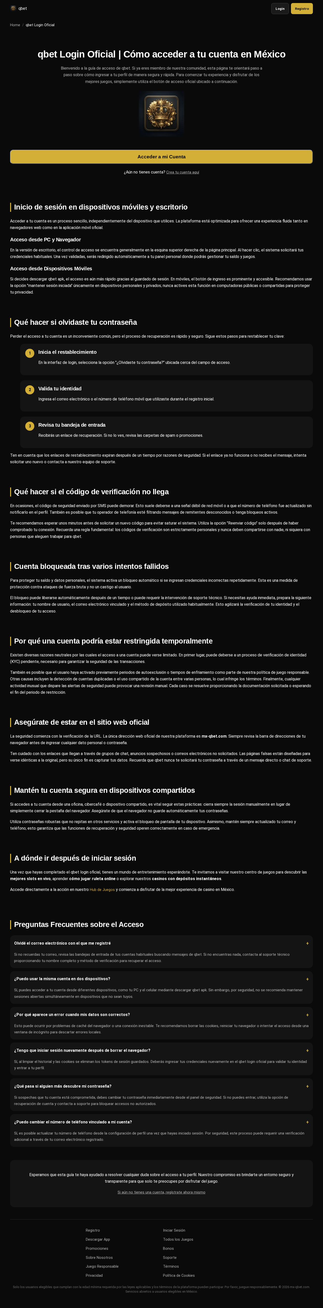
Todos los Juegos (178, 1239)
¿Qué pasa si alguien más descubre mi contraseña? (63, 1086)
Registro (302, 9)
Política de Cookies (179, 1275)
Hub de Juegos (102, 890)
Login (280, 9)
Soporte (170, 1258)
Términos (171, 1266)
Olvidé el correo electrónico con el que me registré (62, 943)
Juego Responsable (102, 1266)
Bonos (168, 1248)
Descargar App (98, 1239)
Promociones (97, 1248)
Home (15, 25)
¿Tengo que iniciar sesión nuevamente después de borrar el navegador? (82, 1050)
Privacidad (94, 1275)
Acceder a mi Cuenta (162, 156)
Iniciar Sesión (174, 1230)
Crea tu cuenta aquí (182, 172)
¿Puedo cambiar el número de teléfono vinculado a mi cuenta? (73, 1122)
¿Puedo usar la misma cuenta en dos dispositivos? (62, 979)
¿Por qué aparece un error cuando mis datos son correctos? (72, 1014)
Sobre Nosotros (99, 1258)
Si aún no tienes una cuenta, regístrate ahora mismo (161, 1192)
